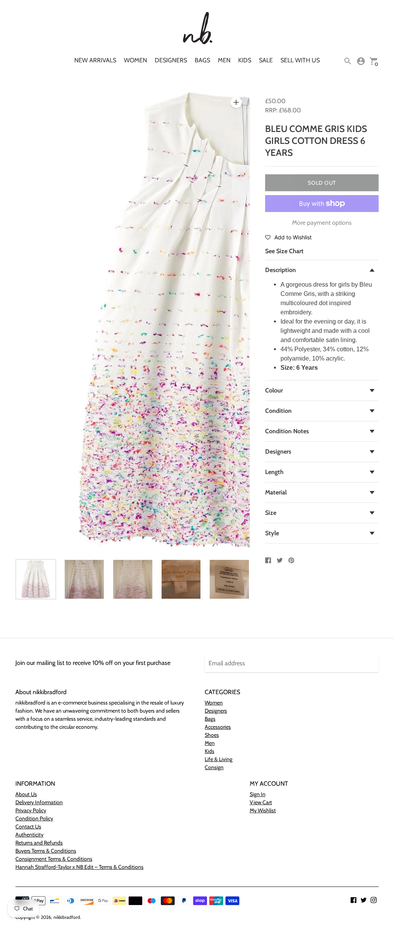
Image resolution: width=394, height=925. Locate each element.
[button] (288, 237)
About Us (26, 794)
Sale (266, 60)
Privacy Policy (30, 810)
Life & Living (218, 759)
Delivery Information (39, 802)
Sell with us (300, 60)
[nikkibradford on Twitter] (364, 899)
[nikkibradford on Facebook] (354, 899)
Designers (171, 60)
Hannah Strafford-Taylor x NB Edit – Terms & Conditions (79, 866)
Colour (274, 390)
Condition (278, 410)
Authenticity (29, 834)
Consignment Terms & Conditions (53, 858)
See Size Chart (284, 251)
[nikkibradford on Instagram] (374, 899)
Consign (214, 767)
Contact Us (28, 826)
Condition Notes (287, 431)
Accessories (218, 726)
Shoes (212, 734)
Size (270, 512)
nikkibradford (66, 917)
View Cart (261, 802)
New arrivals (95, 60)
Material (276, 492)
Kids (244, 60)
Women (135, 60)
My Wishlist (263, 810)
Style (272, 533)
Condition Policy (34, 818)
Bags (202, 60)
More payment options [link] (322, 222)
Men (224, 60)
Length (274, 472)
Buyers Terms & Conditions (45, 850)
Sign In (257, 794)
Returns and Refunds (39, 842)
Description (280, 270)
